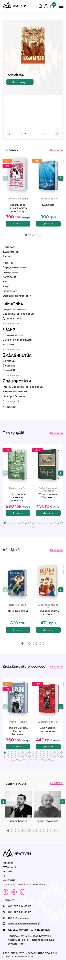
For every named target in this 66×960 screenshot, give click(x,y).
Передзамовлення (15, 267)
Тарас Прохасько (47, 804)
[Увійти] (46, 6)
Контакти (9, 880)
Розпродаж (10, 272)
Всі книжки (56, 149)
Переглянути (20, 82)
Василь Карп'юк (18, 804)
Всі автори (56, 782)
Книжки (8, 862)
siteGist (22, 956)
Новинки (8, 262)
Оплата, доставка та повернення (24, 884)
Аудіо (6, 256)
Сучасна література (17, 339)
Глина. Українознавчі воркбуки (23, 386)
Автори (7, 871)
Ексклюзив (10, 290)
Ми (4, 875)
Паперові (9, 246)
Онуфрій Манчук (14, 396)
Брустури (9, 360)
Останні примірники (17, 295)
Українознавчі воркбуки (19, 313)
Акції (6, 286)
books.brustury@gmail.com (22, 923)
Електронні (11, 251)
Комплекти (10, 276)
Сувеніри (9, 407)
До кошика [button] (18, 224)
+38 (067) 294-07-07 (19, 906)
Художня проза (13, 334)
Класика (8, 344)
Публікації (9, 867)
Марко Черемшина (16, 391)
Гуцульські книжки (15, 309)
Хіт (5, 281)
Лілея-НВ (9, 370)
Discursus (9, 365)
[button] (22, 133)
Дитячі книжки (13, 318)
